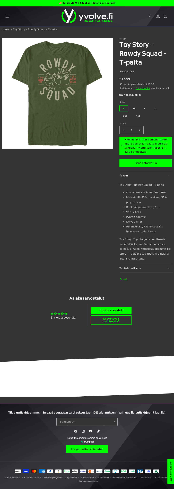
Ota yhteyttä (145, 478)
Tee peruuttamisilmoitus (87, 449)
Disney (123, 39)
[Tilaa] (113, 422)
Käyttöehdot (71, 478)
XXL (125, 116)
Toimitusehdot (87, 478)
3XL (138, 116)
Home (5, 29)
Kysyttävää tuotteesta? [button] (111, 320)
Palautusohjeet (162, 478)
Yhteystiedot (103, 478)
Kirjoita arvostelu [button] (111, 310)
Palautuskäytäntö (32, 478)
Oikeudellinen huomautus (124, 478)
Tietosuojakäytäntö (53, 478)
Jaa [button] (125, 278)
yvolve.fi (16, 478)
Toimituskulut (143, 88)
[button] (7, 16)
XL (155, 108)
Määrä (122, 123)
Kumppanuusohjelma (89, 481)
